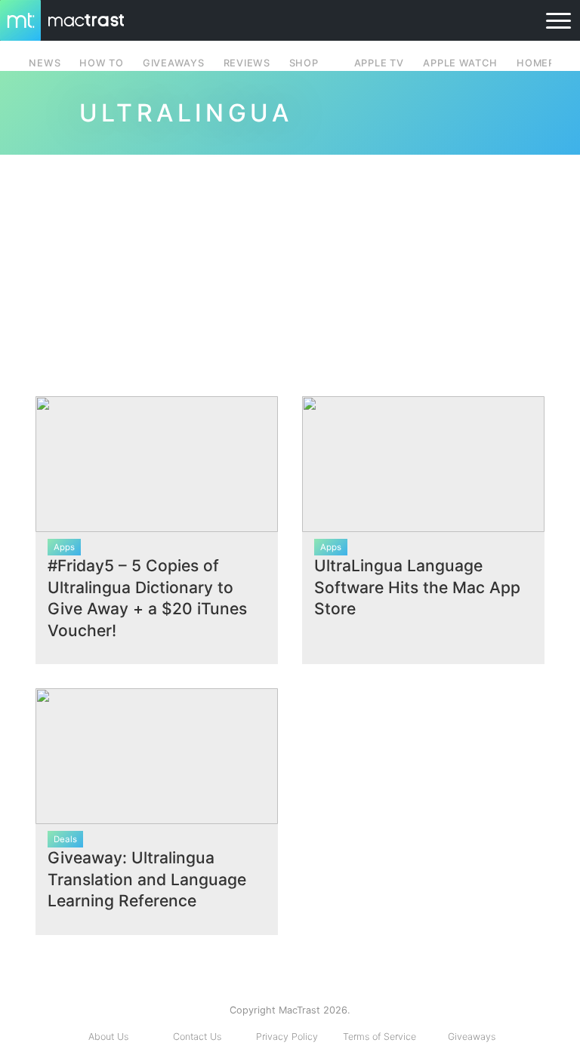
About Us (108, 1036)
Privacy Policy (287, 1036)
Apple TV (379, 63)
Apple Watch (460, 63)
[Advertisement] (290, 269)
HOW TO (101, 63)
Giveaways (471, 1036)
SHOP (304, 63)
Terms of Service (379, 1036)
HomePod (543, 63)
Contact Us (197, 1036)
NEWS (44, 63)
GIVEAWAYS (174, 63)
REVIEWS (247, 63)
